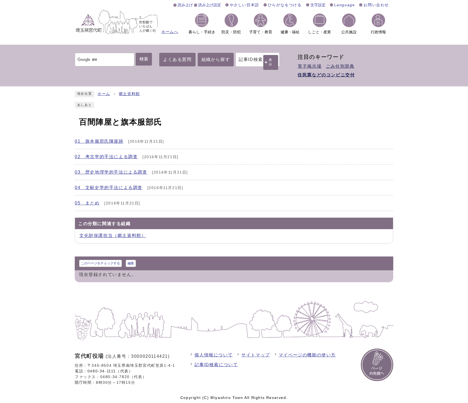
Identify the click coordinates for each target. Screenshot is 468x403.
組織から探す (216, 59)
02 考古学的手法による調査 (106, 156)
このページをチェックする (100, 263)
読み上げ (185, 5)
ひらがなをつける (285, 5)
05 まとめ (87, 203)
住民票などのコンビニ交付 (326, 75)
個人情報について (213, 355)
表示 (270, 62)
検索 (143, 59)
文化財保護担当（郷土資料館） (112, 235)
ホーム (104, 94)
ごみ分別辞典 (340, 66)
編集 (131, 263)
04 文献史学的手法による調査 (108, 187)
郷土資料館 (129, 94)
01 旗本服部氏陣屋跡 (99, 141)
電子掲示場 (309, 66)
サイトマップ (255, 355)
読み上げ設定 (209, 5)
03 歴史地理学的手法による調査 (111, 172)
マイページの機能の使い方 (307, 355)
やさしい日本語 (244, 5)
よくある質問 (177, 59)
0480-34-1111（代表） (110, 371)
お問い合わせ (376, 5)
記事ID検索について (216, 364)
